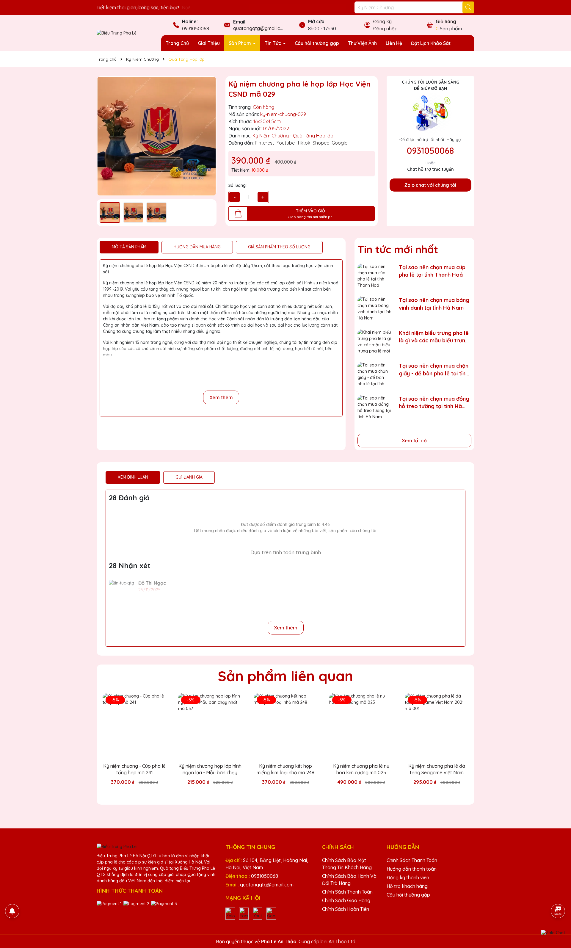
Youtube (286, 143)
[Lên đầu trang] (558, 894)
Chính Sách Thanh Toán (347, 892)
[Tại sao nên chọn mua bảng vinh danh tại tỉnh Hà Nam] (374, 308)
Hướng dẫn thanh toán (412, 869)
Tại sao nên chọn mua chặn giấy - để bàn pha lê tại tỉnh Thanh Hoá (433, 369)
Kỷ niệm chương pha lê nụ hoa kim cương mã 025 (361, 769)
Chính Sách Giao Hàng (346, 900)
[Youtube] (257, 913)
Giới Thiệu (209, 43)
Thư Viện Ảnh (362, 43)
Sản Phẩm (240, 43)
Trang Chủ (177, 43)
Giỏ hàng (446, 21)
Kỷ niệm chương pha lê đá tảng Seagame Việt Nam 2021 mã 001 (436, 769)
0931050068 (195, 29)
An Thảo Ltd (342, 941)
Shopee (321, 143)
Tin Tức (273, 43)
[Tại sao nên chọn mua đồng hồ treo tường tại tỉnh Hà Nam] (374, 407)
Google (339, 143)
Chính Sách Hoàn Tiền (345, 909)
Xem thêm (221, 397)
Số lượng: (237, 185)
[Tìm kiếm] (468, 7)
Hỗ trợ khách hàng (407, 886)
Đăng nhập (385, 29)
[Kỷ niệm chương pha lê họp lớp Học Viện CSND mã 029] (157, 136)
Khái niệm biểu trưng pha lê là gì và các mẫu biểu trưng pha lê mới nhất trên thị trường (434, 337)
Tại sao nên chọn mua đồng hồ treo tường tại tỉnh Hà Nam (434, 402)
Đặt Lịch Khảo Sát (431, 43)
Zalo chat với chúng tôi (430, 185)
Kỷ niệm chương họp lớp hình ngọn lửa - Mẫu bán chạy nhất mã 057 (209, 769)
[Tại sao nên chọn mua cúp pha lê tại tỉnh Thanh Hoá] (374, 276)
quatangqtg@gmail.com (260, 28)
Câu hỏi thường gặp (317, 43)
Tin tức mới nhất (397, 249)
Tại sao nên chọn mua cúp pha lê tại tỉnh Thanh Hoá (432, 271)
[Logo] (117, 32)
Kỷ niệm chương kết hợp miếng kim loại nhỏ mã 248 (285, 769)
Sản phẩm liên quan (285, 676)
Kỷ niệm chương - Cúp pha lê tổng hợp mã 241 (134, 769)
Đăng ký (382, 21)
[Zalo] (230, 913)
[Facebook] (244, 913)
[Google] (271, 913)
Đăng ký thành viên (408, 877)
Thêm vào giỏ (139, 793)
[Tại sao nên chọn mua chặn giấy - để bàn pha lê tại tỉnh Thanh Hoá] (374, 374)
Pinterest (264, 143)
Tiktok (303, 143)
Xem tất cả (414, 441)
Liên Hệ (394, 43)
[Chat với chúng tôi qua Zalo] (553, 933)
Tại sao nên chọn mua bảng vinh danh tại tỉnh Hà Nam (434, 304)
